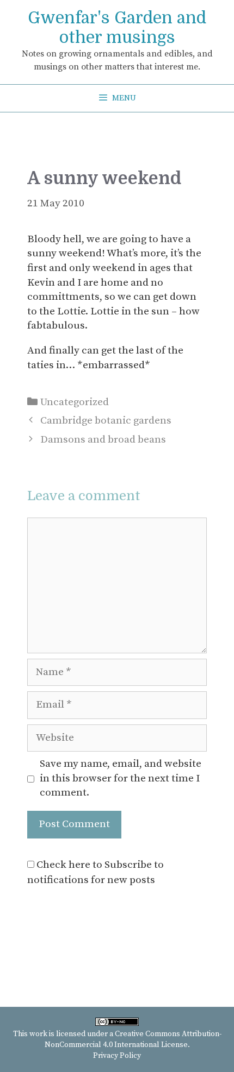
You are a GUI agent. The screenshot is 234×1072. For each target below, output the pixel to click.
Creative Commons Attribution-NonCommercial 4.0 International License (133, 1039)
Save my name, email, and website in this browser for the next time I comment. (120, 778)
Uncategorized (74, 402)
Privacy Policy (117, 1056)
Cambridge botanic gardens (105, 420)
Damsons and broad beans (103, 439)
